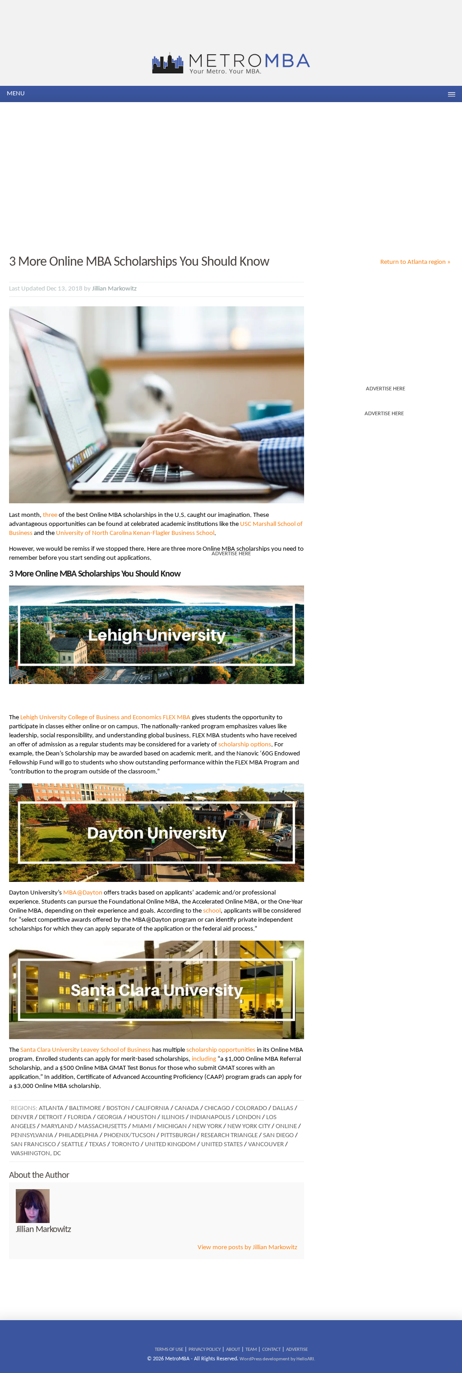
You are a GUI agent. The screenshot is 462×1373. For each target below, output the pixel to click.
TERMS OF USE (169, 1349)
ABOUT (233, 1349)
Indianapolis (210, 1117)
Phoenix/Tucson (129, 1135)
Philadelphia (78, 1135)
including (204, 1059)
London (248, 1117)
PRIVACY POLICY (205, 1349)
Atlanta (51, 1108)
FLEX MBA (176, 717)
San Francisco (33, 1144)
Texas (97, 1144)
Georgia (109, 1117)
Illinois (173, 1117)
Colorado (251, 1108)
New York (207, 1126)
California (152, 1108)
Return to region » (415, 262)
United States (222, 1144)
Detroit (50, 1117)
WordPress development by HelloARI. (277, 1359)
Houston (142, 1117)
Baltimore (85, 1108)
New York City (248, 1126)
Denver (22, 1117)
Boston (118, 1108)
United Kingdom (170, 1144)
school (212, 911)
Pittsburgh (178, 1135)
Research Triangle (229, 1135)
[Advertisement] (231, 179)
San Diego (278, 1135)
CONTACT (271, 1349)
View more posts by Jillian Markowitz (247, 1247)
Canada (187, 1108)
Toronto (125, 1144)
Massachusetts (103, 1126)
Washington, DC (36, 1153)
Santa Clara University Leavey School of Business (85, 1050)
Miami (142, 1126)
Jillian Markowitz (114, 289)
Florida (80, 1117)
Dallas (283, 1108)
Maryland (57, 1126)
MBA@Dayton (82, 893)
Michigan (172, 1126)
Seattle (72, 1144)
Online (286, 1126)
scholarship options (244, 744)
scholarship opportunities (220, 1050)
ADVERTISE (297, 1349)
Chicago (217, 1108)
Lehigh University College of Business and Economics (91, 717)
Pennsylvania (32, 1135)
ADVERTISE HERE (385, 389)
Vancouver (266, 1144)
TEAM (251, 1349)
